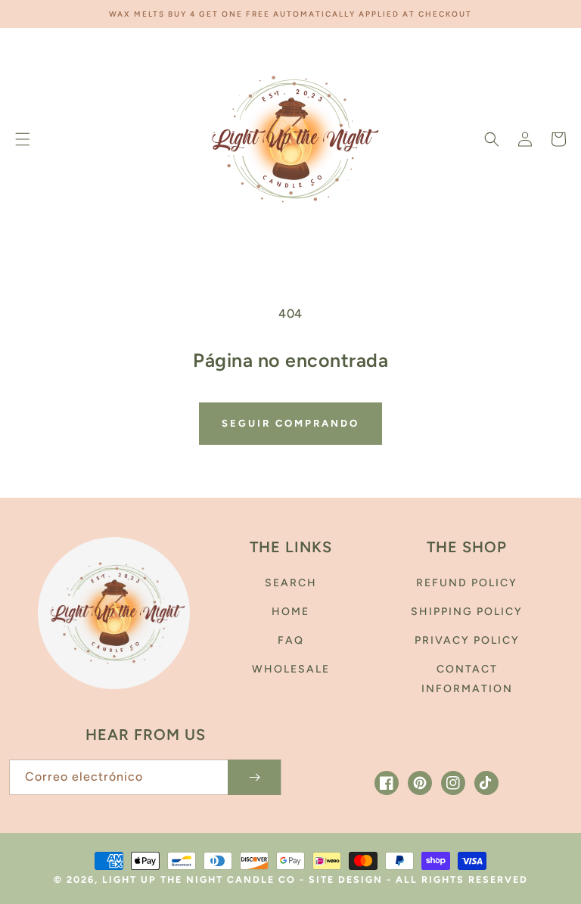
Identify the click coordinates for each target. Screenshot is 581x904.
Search (291, 582)
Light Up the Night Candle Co (201, 879)
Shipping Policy (467, 611)
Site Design (346, 879)
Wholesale (291, 669)
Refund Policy (466, 582)
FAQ (291, 640)
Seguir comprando (290, 423)
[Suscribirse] (254, 777)
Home (290, 611)
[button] (22, 139)
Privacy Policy (467, 640)
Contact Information (467, 678)
